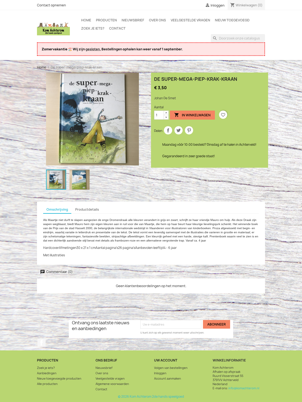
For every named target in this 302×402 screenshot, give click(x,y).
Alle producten (47, 384)
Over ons (157, 20)
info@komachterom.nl (243, 388)
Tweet (178, 130)
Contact (117, 28)
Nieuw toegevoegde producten (59, 378)
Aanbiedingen (46, 373)
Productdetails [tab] (87, 209)
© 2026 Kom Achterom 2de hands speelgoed (151, 396)
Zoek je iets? (92, 28)
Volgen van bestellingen (171, 368)
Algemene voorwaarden (112, 384)
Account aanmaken (167, 378)
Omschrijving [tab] (57, 209)
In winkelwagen (192, 114)
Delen (168, 130)
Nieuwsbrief (133, 20)
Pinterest (189, 130)
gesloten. (93, 49)
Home (86, 20)
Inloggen (160, 373)
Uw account (165, 360)
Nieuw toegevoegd (232, 20)
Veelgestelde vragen (190, 20)
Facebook (41, 342)
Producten (106, 20)
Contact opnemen (51, 5)
